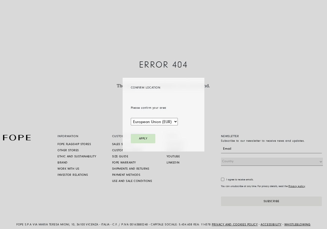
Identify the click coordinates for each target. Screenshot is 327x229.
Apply (143, 138)
